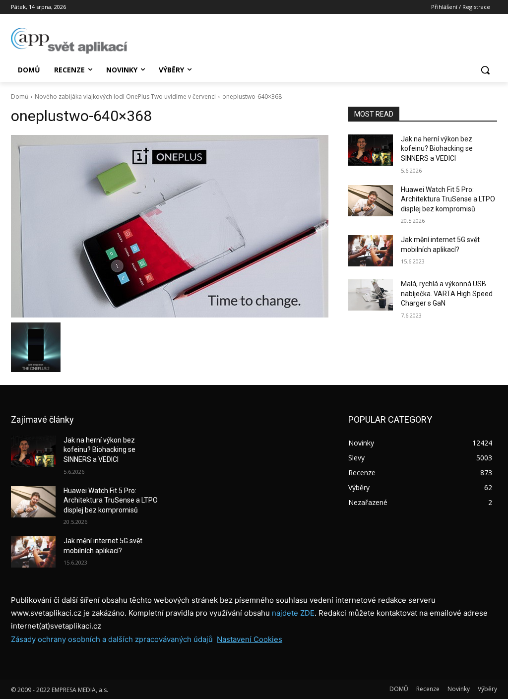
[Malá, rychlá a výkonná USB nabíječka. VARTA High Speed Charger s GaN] (370, 295)
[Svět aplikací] (69, 41)
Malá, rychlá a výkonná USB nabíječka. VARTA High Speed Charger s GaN (447, 293)
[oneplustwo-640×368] (169, 226)
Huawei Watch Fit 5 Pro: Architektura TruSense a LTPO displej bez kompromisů (448, 199)
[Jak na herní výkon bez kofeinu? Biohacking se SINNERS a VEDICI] (370, 150)
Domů (19, 96)
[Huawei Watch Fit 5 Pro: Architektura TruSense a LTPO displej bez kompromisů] (370, 200)
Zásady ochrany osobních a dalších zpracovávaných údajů (112, 639)
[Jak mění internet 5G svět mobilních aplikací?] (370, 250)
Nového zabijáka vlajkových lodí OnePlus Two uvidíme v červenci (125, 96)
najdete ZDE (293, 613)
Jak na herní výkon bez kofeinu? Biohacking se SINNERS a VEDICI (437, 148)
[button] (485, 70)
